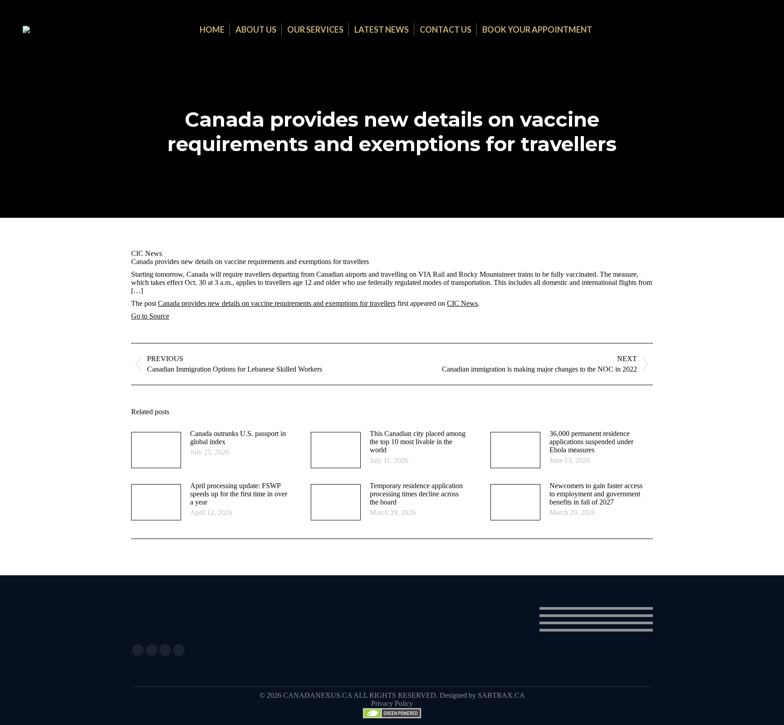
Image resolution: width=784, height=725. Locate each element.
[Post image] (156, 450)
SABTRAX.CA (501, 695)
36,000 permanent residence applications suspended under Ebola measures (591, 442)
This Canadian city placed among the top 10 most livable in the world (418, 442)
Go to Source (150, 316)
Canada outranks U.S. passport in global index (238, 438)
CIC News (462, 303)
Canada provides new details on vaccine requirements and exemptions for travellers (277, 303)
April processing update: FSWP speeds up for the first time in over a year (238, 494)
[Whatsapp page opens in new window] (179, 650)
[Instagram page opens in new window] (165, 650)
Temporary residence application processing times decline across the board (416, 494)
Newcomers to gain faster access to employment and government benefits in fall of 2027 (595, 494)
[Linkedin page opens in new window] (151, 650)
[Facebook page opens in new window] (138, 650)
